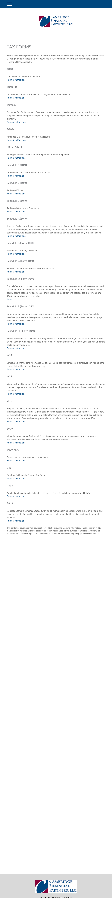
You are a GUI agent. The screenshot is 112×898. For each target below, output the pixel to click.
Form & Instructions (16, 79)
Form (9, 299)
